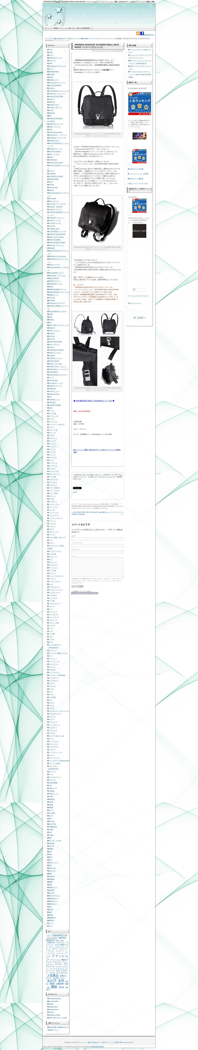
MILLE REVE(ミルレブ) (56, 273)
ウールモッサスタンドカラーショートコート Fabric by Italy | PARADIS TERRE (139, 74)
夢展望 (51, 807)
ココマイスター (54, 479)
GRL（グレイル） (54, 154)
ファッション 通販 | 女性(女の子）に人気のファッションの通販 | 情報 (100, 1042)
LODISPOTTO (59, 935)
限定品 (51, 915)
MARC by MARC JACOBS (57, 242)
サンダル (51, 499)
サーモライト (53, 501)
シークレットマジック (56, 518)
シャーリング (53, 507)
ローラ (51, 774)
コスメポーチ (53, 482)
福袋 (50, 874)
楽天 (50, 851)
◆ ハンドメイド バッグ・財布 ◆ (138, 174)
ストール (51, 535)
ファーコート (53, 659)
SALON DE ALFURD (55, 342)
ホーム (47, 28)
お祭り (51, 408)
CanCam (52, 88)
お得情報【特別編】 (55, 405)
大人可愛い (52, 813)
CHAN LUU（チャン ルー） (57, 94)
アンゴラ (51, 419)
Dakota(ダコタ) (53, 105)
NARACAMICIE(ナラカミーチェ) (59, 292)
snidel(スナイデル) (54, 353)
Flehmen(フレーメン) (55, 149)
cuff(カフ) (52, 99)
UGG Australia (53, 380)
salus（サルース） (54, 344)
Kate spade (52, 198)
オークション (53, 446)
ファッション (102, 38)
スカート (51, 529)
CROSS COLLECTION (56, 96)
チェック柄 (52, 570)
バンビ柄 (51, 634)
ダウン (51, 559)
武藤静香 (60, 984)
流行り (51, 857)
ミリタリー (52, 733)
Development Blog (54, 998)
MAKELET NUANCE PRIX (57, 234)
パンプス (51, 639)
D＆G (50, 129)
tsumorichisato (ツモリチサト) (58, 375)
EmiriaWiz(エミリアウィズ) (57, 138)
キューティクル (54, 471)
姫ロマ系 (51, 821)
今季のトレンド (54, 794)
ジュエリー (52, 526)
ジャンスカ (52, 524)
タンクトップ (53, 557)
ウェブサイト (76, 549)
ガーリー (51, 460)
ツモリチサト (51, 951)
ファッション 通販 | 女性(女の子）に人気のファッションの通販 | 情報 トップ (68, 38)
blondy (51, 77)
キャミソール (53, 463)
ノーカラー (52, 626)
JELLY (51, 182)
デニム (51, 584)
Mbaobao (52, 248)
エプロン (51, 435)
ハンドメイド (59, 953)
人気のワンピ (53, 788)
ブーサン (51, 689)
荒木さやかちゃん (54, 896)
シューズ (51, 510)
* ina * (51, 50)
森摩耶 (51, 849)
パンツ (51, 637)
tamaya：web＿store (55, 364)
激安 (50, 865)
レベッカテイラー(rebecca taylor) (59, 761)
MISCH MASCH (54, 278)
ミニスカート (53, 727)
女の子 (51, 816)
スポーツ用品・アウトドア (57, 537)
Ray (50, 322)
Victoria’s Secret (54, 394)
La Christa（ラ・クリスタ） (57, 204)
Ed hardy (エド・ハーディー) (58, 135)
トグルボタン (53, 595)
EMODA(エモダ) (54, 140)
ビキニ (51, 642)
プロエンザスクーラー (78, 508)
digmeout (52, 113)
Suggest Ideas (53, 1007)
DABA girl (52, 102)
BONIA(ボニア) (53, 80)
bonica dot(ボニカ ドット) (57, 83)
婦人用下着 (52, 824)
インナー (51, 427)
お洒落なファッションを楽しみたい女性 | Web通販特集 (71, 28)
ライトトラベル (54, 741)
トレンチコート (60, 951)
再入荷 (51, 802)
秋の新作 (51, 876)
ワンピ (52, 973)
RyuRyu (51, 333)
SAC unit (51, 339)
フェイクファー (54, 664)
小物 (50, 832)
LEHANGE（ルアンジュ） (57, 218)
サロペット (52, 496)
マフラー (51, 719)
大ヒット (51, 810)
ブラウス (51, 683)
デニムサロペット (54, 587)
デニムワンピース (54, 592)
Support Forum (53, 1009)
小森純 (51, 829)
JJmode (51, 185)
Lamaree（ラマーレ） (56, 209)
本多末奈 (51, 843)
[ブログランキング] (139, 303)
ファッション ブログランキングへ (138, 296)
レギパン (51, 755)
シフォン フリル (54, 504)
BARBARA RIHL (54, 72)
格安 (52, 983)
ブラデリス (52, 686)
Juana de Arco (53, 187)
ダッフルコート (54, 565)
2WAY (51, 52)
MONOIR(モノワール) (55, 284)
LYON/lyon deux (54, 229)
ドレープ (51, 606)
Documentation (53, 1001)
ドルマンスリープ (54, 603)
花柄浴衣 (51, 890)
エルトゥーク (53, 438)
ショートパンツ (54, 513)
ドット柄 (51, 601)
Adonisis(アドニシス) (55, 58)
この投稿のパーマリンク (100, 508)
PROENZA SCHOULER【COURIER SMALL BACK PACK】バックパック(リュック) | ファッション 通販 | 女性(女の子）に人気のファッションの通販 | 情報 (99, 2)
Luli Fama (52, 226)
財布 (50, 907)
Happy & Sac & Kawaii (56, 163)
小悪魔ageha (53, 827)
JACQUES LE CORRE (56, 176)
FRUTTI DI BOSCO (55, 151)
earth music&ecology (55, 132)
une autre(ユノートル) (56, 383)
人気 (50, 785)
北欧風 (51, 805)
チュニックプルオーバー (56, 576)
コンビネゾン (53, 485)
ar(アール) (52, 61)
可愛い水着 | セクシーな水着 (57, 1018)
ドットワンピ (53, 598)
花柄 (50, 885)
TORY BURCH (53, 372)
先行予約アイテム (59, 978)
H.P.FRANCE (53, 160)
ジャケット (52, 521)
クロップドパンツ (54, 474)
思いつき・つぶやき (55, 840)
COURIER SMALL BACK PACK (81, 506)
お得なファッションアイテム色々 (138, 183)
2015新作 (115, 504)
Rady (50, 317)
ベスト (51, 700)
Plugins (51, 1004)
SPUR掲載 (110, 506)
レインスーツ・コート (56, 752)
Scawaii (51, 347)
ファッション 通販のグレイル (58, 653)
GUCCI (51, 157)
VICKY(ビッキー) (54, 391)
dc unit (51, 110)
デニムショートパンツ (56, 590)
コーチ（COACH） (55, 488)
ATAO (50, 63)
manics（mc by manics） (57, 237)
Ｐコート (51, 923)
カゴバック (52, 449)
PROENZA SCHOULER (99, 506)
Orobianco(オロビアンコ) (57, 303)
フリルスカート (54, 678)
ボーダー (51, 703)
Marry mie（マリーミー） (57, 245)
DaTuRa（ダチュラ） (55, 107)
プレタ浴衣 (52, 697)
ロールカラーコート (55, 777)
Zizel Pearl (52, 402)
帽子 (50, 838)
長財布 (61, 987)
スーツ (51, 540)
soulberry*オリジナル (55, 358)
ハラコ (51, 628)
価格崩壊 (51, 799)
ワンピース (52, 780)
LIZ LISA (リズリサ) (55, 223)
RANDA (51, 320)
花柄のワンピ (53, 887)
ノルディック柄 (54, 623)
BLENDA (52, 74)
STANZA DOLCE (54, 361)
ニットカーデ (53, 612)
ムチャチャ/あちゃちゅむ (56, 736)
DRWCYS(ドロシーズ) (56, 124)
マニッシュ (52, 716)
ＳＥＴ (51, 926)
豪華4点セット (53, 901)
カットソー (52, 455)
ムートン (51, 739)
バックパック (118, 506)
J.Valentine (52, 174)
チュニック (52, 573)
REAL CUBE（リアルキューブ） (59, 325)
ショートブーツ (54, 515)
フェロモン (52, 670)
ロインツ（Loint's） (55, 763)
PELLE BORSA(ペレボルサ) (57, 311)
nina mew (52, 298)
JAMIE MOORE (53, 179)
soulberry (52, 355)
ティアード (52, 579)
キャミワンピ (53, 466)
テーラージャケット (55, 581)
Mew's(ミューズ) (54, 264)
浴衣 (50, 860)
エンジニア (52, 441)
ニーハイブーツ (54, 617)
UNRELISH (52, 389)
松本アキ (51, 846)
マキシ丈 (51, 708)
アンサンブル (53, 422)
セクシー (51, 543)
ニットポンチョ (54, 614)
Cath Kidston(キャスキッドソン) (59, 91)
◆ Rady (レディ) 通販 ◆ (135, 178)
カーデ (51, 947)
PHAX (51, 314)
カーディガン (53, 457)
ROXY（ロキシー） (55, 331)
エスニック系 (53, 430)
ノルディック (53, 620)
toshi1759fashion (117, 51)
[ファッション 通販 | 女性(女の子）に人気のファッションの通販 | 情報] (99, 14)
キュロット (52, 468)
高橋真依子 (52, 918)
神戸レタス (52, 871)
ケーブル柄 (52, 477)
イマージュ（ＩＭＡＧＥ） (57, 424)
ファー (51, 656)
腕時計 (51, 882)
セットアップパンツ (55, 551)
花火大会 (51, 893)
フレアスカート (54, 681)
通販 (120, 38)
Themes (51, 1012)
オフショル (52, 444)
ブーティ (51, 694)
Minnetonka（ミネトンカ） (57, 276)
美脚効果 (51, 879)
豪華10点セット (54, 898)
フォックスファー (54, 672)
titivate (62, 940)
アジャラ (51, 411)
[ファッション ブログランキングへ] (139, 290)
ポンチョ (51, 705)
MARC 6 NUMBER (55, 240)
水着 (50, 854)
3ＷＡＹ (51, 55)
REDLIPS (52, 328)
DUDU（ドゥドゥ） (55, 127)
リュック (88, 508)
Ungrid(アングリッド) (55, 386)
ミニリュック (111, 38)
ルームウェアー (54, 747)
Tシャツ (51, 377)
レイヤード (52, 750)
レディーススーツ (54, 758)
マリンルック (53, 722)
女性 (117, 38)
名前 (73, 536)
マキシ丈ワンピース (55, 714)
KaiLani (51, 190)
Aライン (51, 69)
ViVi (50, 397)
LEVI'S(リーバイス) (55, 220)
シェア (75, 492)
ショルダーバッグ (59, 946)
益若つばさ (52, 868)
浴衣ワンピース (54, 863)
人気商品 (51, 791)
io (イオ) (51, 171)
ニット (51, 609)
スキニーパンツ (54, 532)
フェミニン (52, 667)
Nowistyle (52, 300)
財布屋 (51, 909)
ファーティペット (54, 661)
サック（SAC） (54, 493)
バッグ (96, 38)
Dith (50, 116)
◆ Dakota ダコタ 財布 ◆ (135, 169)
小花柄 (51, 835)
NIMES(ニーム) (53, 295)
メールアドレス (76, 543)
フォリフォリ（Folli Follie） (57, 675)
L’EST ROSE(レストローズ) (57, 231)
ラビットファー (54, 744)
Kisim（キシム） (54, 201)
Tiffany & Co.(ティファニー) (57, 366)
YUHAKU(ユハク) (54, 400)
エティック (52, 433)
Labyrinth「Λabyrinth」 (56, 207)
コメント (74, 556)
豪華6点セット (53, 904)
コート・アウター (54, 490)
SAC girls (52, 336)
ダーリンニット (54, 568)
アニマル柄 (52, 413)
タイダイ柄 (52, 554)
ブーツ (51, 692)
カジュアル (52, 452)
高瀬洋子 (51, 920)
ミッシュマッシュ (54, 725)
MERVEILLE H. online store (57, 256)
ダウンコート (53, 562)
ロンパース (52, 772)
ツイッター (109, 477)
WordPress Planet (54, 1015)
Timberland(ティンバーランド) (58, 369)
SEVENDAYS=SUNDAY (56, 350)
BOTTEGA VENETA (55, 85)
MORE (51, 287)
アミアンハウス (54, 416)
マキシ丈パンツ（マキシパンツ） (59, 711)
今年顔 (51, 796)
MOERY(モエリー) (54, 281)
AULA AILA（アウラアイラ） (58, 66)
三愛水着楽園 (53, 783)
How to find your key (97, 1046)
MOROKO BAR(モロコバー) (57, 289)
